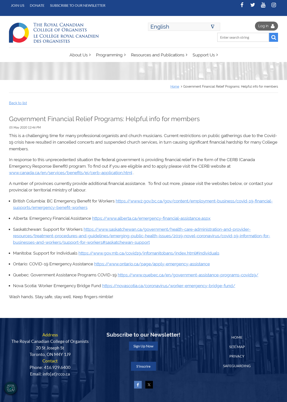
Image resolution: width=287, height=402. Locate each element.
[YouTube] (263, 4)
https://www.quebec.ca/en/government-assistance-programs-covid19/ (188, 275)
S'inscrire (143, 366)
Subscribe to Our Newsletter (77, 5)
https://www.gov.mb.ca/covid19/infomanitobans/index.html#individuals (148, 253)
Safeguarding (237, 366)
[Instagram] (273, 4)
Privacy (236, 356)
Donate (37, 5)
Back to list (18, 103)
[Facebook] (242, 4)
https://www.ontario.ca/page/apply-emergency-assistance (152, 264)
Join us (17, 5)
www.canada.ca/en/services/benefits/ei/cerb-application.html (70, 172)
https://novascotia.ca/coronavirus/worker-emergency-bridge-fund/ (168, 285)
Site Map (237, 346)
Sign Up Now (143, 346)
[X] (252, 4)
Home (174, 86)
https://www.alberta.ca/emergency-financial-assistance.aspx (151, 218)
